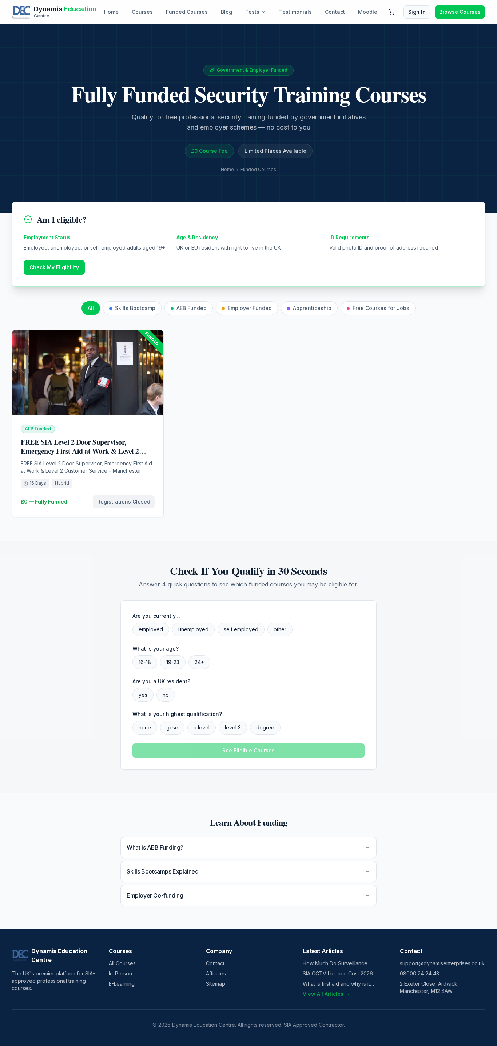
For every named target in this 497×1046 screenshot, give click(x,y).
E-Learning (122, 984)
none (145, 727)
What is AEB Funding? (155, 847)
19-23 (172, 662)
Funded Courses (187, 12)
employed (151, 629)
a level (202, 727)
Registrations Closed (123, 501)
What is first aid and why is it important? (336, 984)
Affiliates (216, 973)
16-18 (145, 662)
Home (111, 12)
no (166, 695)
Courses (142, 12)
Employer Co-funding (155, 895)
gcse (172, 727)
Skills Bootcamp (135, 308)
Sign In (417, 12)
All (91, 308)
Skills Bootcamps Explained (163, 871)
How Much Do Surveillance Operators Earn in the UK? (335, 963)
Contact (335, 12)
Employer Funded (250, 308)
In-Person (120, 973)
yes (143, 695)
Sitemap (215, 984)
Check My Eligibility (54, 267)
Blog (226, 12)
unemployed (193, 629)
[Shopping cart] (392, 12)
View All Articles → (326, 994)
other (280, 629)
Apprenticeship (312, 308)
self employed (241, 629)
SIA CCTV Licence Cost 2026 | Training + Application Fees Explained (339, 973)
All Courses (122, 963)
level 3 (233, 727)
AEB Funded (191, 308)
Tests (252, 12)
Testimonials (295, 12)
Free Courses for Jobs (381, 308)
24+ (199, 662)
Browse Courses (460, 12)
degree (265, 727)
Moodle (367, 12)
